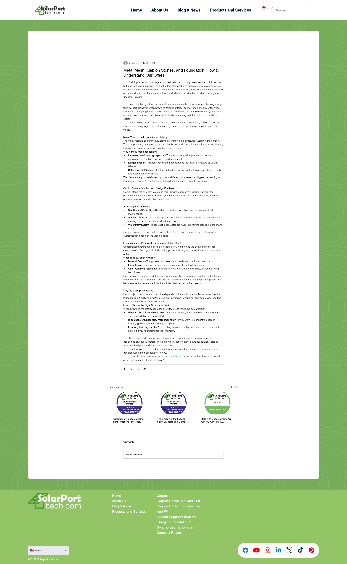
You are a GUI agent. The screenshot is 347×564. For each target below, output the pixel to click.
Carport (162, 496)
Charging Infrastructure (174, 522)
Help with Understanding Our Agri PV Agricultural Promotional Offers (216, 420)
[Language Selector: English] (264, 8)
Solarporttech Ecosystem (176, 527)
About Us (119, 501)
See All (234, 387)
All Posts (44, 44)
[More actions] (222, 63)
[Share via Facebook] (124, 369)
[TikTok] (300, 550)
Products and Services (129, 512)
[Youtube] (256, 550)
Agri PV (162, 512)
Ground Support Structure (176, 517)
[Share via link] (144, 369)
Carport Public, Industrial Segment (181, 506)
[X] (289, 550)
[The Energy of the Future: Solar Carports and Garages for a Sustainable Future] (173, 403)
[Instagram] (267, 550)
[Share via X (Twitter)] (131, 369)
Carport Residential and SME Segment (181, 501)
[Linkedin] (278, 550)
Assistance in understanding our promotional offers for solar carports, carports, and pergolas (128, 420)
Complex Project (169, 533)
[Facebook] (245, 550)
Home (116, 496)
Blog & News (122, 506)
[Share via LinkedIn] (138, 369)
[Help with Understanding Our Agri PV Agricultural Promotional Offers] (217, 403)
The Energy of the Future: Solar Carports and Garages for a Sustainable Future (172, 420)
